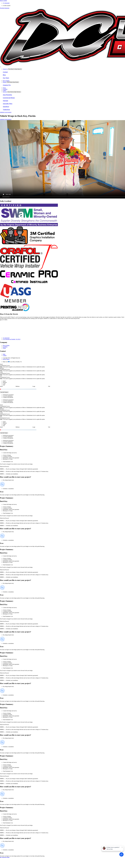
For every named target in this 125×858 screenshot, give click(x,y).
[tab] (62, 364)
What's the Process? (4, 466)
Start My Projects (4, 392)
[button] (62, 466)
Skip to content (3, 0)
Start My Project (4, 432)
